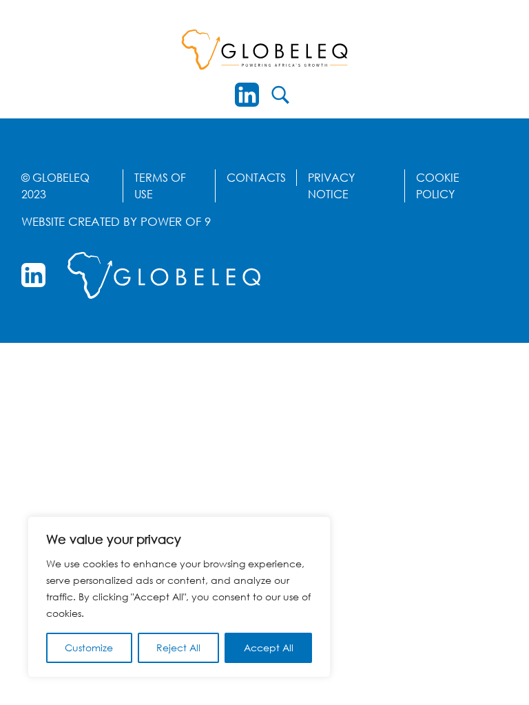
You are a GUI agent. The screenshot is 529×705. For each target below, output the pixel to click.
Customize (89, 647)
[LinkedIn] (247, 95)
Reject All (178, 647)
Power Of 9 (176, 221)
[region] (179, 596)
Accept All (268, 647)
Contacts (256, 178)
